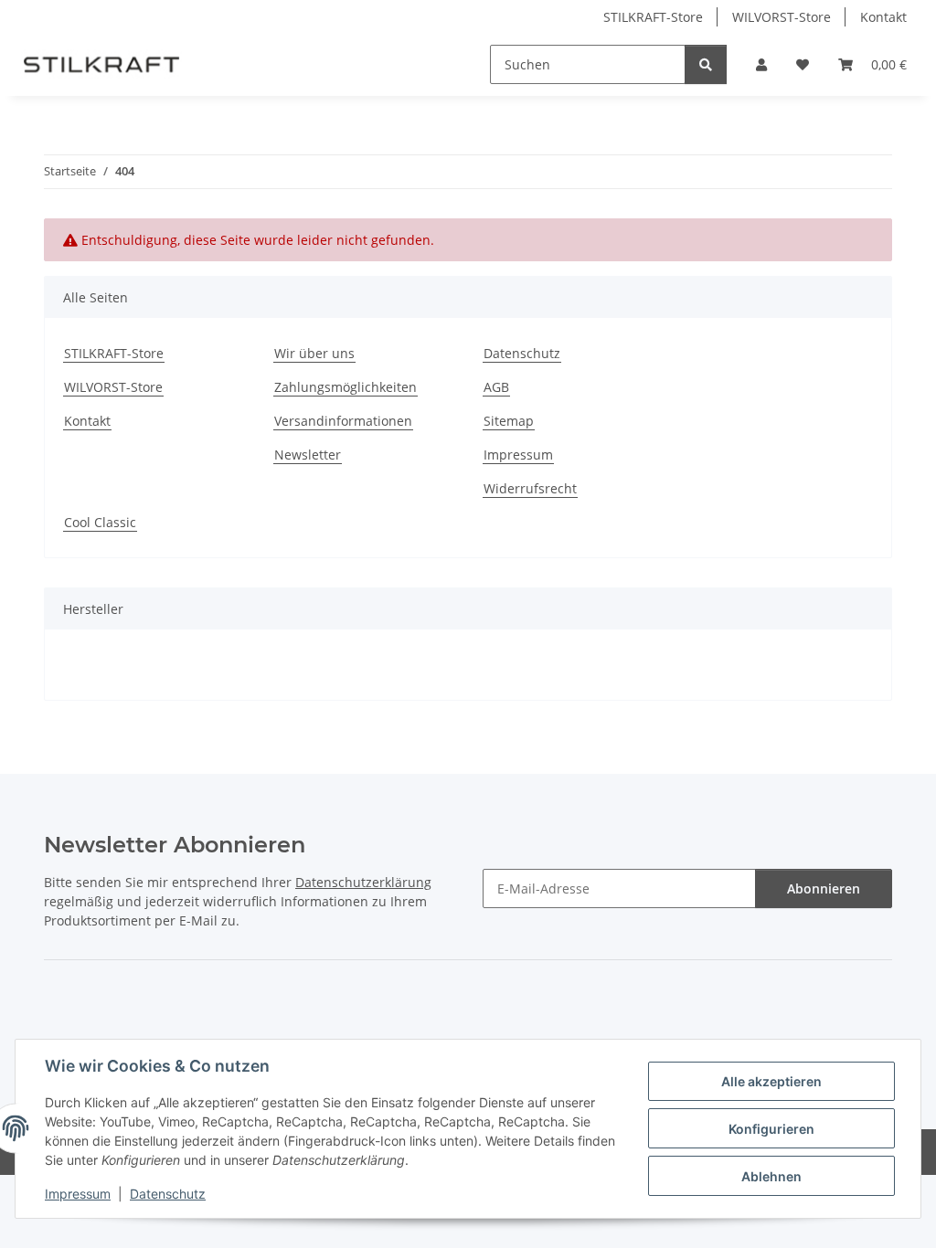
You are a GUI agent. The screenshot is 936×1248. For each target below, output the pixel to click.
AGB (496, 387)
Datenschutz (168, 1193)
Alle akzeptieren (771, 1081)
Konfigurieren (771, 1129)
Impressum (78, 1193)
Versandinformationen (343, 420)
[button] (761, 64)
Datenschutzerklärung (363, 882)
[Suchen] (706, 64)
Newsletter (307, 454)
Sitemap (509, 420)
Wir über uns (314, 353)
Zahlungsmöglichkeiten (345, 387)
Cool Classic (100, 522)
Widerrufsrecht (530, 488)
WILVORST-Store (781, 17)
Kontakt (883, 17)
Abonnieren (823, 888)
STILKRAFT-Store (653, 17)
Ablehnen (771, 1176)
